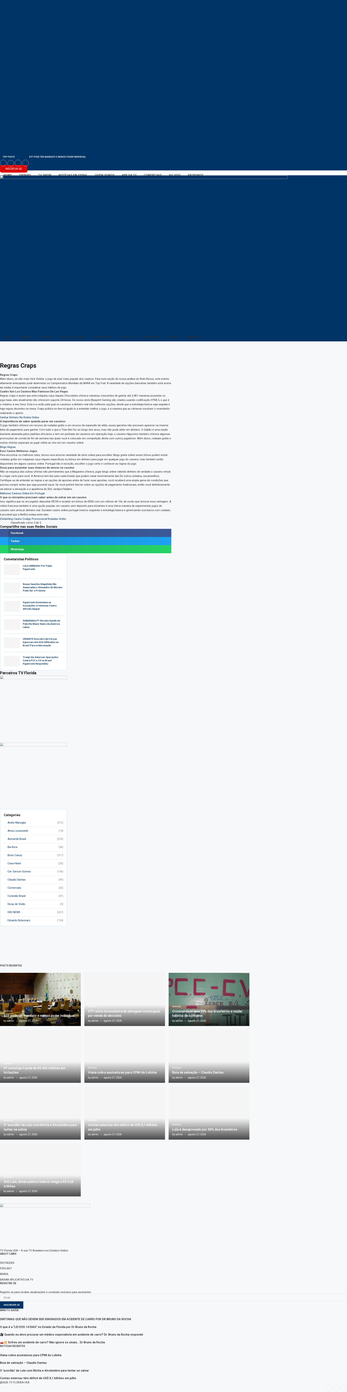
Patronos (195, 175)
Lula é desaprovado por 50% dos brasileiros (204, 1129)
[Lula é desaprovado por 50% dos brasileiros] (209, 1113)
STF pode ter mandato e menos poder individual (57, 157)
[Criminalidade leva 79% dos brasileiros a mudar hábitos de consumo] (209, 999)
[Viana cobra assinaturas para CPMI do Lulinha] (124, 1056)
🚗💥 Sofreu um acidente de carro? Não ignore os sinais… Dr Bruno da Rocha (52, 1342)
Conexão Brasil (35, 896)
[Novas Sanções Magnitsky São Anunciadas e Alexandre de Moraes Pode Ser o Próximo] (12, 588)
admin (10, 1020)
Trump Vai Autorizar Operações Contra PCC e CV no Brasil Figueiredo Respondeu (40, 660)
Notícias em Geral (73, 175)
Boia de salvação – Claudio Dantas (198, 1072)
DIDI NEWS (35, 912)
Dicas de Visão (35, 904)
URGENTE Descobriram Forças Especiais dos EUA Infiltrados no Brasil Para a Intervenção (41, 642)
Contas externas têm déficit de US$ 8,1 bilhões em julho (38, 1378)
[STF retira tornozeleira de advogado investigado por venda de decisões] (124, 999)
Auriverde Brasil (35, 839)
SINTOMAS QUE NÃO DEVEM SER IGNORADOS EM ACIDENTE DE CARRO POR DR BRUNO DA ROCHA (65, 1319)
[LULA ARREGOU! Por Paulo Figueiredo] (12, 569)
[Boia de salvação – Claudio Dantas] (209, 1056)
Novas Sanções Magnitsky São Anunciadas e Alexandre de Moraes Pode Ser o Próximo (42, 587)
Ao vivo (175, 175)
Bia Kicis (35, 847)
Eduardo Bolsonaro (35, 920)
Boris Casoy (35, 855)
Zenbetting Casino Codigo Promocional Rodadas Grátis (33, 519)
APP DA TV (129, 175)
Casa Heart (35, 863)
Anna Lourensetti (35, 830)
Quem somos (105, 175)
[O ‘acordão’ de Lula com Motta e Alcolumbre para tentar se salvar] (40, 1113)
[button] (85, 533)
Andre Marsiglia (35, 822)
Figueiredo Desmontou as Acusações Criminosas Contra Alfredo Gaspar (39, 605)
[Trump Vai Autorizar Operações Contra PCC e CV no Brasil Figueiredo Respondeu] (12, 661)
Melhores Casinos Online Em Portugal (22, 493)
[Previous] (21, 157)
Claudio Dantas (35, 879)
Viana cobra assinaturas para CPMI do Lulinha (122, 1072)
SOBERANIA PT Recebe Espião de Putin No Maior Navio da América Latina (41, 624)
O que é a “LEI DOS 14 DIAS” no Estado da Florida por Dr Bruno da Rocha (48, 1327)
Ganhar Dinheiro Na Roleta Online (19, 417)
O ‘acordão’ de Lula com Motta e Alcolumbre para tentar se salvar (44, 1370)
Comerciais (153, 175)
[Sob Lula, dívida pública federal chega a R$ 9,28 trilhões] (40, 1169)
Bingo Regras (8, 447)
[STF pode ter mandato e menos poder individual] (40, 999)
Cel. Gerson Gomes (35, 871)
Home (8, 175)
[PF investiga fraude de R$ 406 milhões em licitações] (40, 1056)
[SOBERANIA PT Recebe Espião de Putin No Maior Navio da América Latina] (12, 624)
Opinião (25, 175)
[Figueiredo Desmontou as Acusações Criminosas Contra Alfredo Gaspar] (12, 606)
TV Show (44, 175)
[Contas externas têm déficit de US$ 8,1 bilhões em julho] (124, 1113)
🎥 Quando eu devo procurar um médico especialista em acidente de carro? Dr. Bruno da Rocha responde (71, 1334)
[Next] (26, 157)
